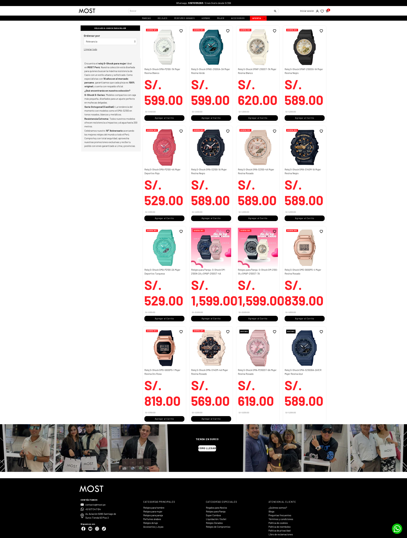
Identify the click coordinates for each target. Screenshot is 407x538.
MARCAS (146, 18)
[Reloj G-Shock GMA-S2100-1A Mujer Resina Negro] (211, 147)
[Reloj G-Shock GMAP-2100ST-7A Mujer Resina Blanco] (258, 47)
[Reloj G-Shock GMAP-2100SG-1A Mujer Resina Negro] (305, 47)
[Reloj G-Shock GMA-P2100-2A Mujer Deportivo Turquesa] (164, 248)
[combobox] (199, 11)
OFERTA (256, 18)
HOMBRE (206, 18)
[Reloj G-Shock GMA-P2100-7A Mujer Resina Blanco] (164, 47)
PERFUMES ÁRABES (184, 18)
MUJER (220, 18)
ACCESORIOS (238, 18)
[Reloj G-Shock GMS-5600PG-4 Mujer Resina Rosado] (305, 248)
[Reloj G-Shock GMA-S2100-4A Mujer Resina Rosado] (258, 147)
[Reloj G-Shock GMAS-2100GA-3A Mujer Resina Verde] (211, 47)
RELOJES (162, 18)
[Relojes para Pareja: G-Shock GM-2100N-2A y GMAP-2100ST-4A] (211, 248)
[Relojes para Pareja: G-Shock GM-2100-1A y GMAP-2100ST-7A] (258, 248)
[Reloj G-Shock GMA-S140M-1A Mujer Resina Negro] (305, 147)
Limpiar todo (90, 49)
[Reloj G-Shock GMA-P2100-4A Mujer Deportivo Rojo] (164, 147)
